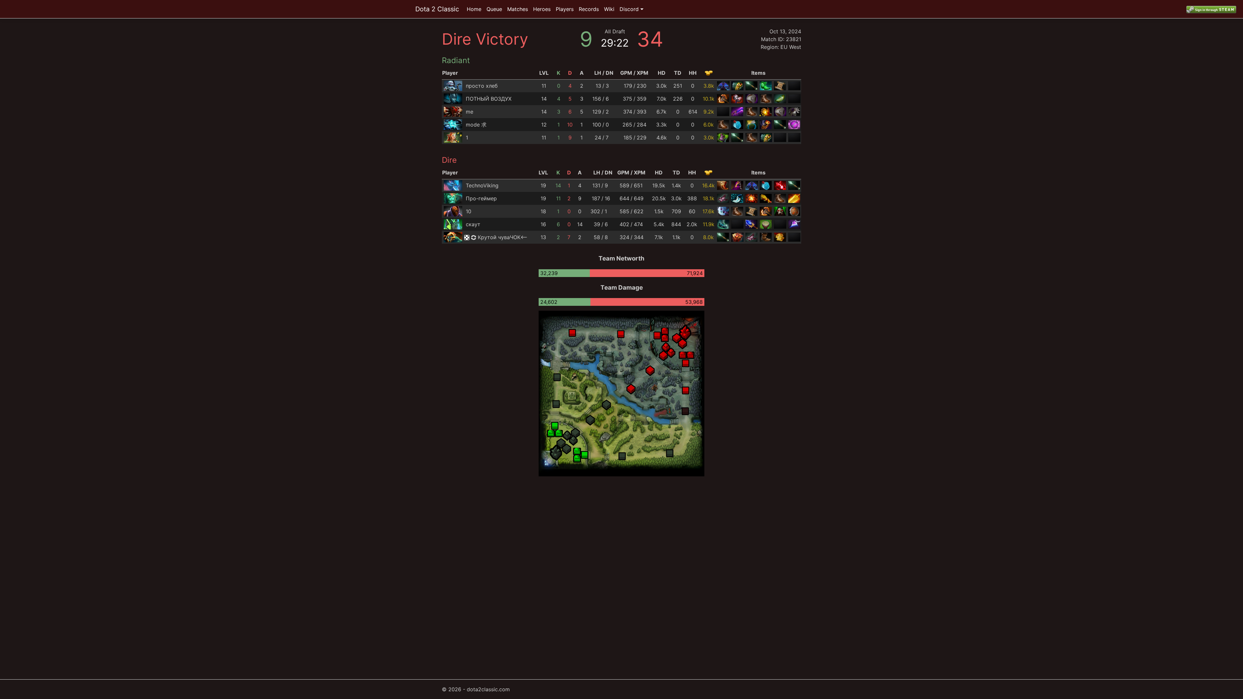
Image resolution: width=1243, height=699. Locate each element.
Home (474, 9)
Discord (629, 9)
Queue (494, 9)
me (469, 111)
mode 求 (476, 124)
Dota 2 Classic (437, 9)
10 (468, 211)
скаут (473, 224)
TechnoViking (482, 185)
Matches (517, 9)
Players (565, 9)
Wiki (609, 9)
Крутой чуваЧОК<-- (502, 237)
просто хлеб (482, 86)
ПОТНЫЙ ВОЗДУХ (488, 98)
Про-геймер (481, 198)
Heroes (542, 9)
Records (589, 9)
